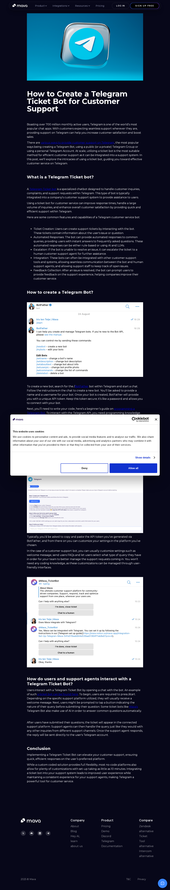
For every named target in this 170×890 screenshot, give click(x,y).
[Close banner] (156, 419)
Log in (120, 5)
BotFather (81, 386)
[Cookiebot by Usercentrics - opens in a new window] (134, 419)
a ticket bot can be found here (57, 694)
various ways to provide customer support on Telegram (77, 142)
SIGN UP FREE (144, 5)
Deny (84, 468)
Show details (142, 457)
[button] (40, 6)
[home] (19, 6)
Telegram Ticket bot (42, 189)
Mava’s (133, 706)
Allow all (133, 468)
